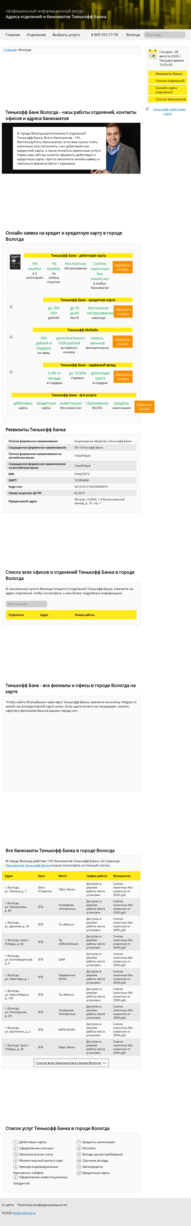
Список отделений (170, 81)
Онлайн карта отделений (166, 90)
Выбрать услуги (66, 34)
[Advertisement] (71, 80)
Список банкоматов (171, 99)
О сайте (8, 1205)
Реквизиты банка (169, 73)
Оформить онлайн (123, 267)
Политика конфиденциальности (42, 1205)
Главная (13, 34)
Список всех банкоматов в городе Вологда (68, 1063)
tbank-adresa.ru (24, 1213)
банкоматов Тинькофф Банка (28, 865)
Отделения (36, 34)
